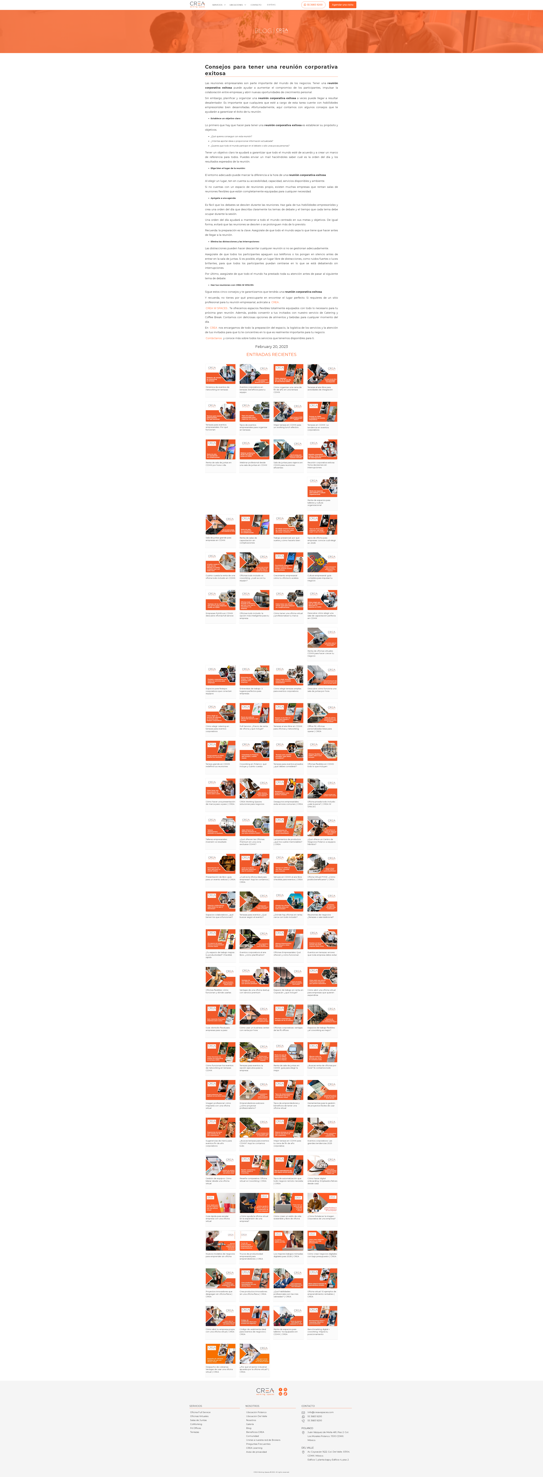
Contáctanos (214, 338)
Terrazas (194, 1432)
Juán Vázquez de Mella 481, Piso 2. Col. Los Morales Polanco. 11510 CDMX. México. (328, 1436)
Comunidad (252, 1436)
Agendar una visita (342, 4)
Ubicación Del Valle (256, 1416)
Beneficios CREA (255, 1432)
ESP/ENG (271, 5)
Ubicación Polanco (256, 1412)
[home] (197, 4)
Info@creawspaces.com (321, 1412)
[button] (218, 6)
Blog (248, 1428)
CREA (275, 302)
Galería (250, 1424)
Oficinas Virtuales (199, 1416)
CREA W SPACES (216, 308)
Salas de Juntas (198, 1420)
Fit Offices (195, 1428)
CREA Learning (254, 1448)
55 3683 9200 (315, 4)
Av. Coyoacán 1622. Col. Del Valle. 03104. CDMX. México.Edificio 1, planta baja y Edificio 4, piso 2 (329, 1455)
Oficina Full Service (200, 1412)
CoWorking (196, 1424)
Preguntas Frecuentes (258, 1444)
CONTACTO (256, 5)
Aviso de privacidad (256, 1452)
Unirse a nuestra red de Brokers (263, 1440)
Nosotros (251, 1420)
